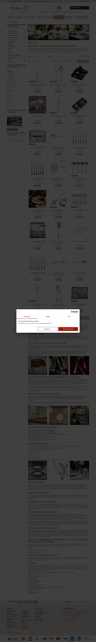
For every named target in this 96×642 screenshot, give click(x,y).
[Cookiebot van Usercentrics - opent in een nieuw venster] (72, 312)
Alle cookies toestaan (68, 329)
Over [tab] (69, 316)
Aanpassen (47, 329)
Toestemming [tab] (27, 316)
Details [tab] (48, 316)
